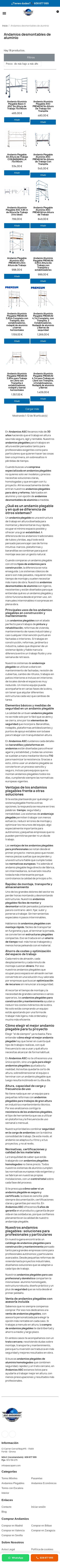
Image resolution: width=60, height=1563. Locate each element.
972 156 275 (12, 1460)
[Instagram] (12, 1434)
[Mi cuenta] (51, 13)
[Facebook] (5, 1434)
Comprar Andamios (15, 1518)
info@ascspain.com (11, 1465)
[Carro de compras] (55, 13)
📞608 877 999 (39, 3)
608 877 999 (30, 1457)
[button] (46, 13)
